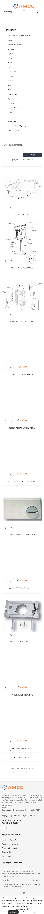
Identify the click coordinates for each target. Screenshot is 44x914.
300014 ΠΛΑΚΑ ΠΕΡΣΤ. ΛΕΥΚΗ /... (22, 588)
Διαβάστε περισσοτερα (28, 912)
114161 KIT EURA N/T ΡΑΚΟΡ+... (22, 374)
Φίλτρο (32, 154)
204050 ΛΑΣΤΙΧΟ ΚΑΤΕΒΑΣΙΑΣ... (22, 321)
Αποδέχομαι (13, 912)
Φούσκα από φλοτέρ (15, 45)
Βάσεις (10, 85)
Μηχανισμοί (12, 121)
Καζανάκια (11, 29)
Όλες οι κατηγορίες (13, 144)
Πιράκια (10, 54)
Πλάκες (10, 58)
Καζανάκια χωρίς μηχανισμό (17, 126)
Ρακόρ (10, 63)
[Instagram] (24, 893)
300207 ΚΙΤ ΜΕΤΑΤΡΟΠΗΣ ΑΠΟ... (22, 641)
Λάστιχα (10, 81)
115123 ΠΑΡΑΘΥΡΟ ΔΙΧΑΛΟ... (22, 268)
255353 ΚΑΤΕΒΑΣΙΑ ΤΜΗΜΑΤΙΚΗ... (22, 428)
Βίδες (9, 90)
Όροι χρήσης (6, 856)
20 (26, 773)
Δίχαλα (10, 99)
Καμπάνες (11, 103)
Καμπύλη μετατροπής (15, 108)
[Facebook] (20, 893)
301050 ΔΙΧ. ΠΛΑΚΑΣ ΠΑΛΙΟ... (22, 748)
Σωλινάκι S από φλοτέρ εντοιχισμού (20, 36)
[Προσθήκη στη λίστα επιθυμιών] (5, 207)
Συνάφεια (11, 155)
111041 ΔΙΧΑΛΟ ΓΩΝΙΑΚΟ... (22, 214)
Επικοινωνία (6, 852)
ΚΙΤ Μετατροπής (13, 130)
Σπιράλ (10, 76)
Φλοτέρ (10, 40)
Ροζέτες (10, 67)
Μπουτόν (11, 49)
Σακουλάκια (12, 72)
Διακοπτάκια (12, 94)
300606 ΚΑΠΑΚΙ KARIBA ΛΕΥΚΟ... (22, 695)
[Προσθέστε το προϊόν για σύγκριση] (11, 207)
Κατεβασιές (12, 117)
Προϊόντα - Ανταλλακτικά (10, 844)
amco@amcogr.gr (8, 828)
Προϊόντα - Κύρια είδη (9, 840)
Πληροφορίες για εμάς (10, 848)
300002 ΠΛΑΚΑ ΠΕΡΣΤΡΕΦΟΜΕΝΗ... (22, 535)
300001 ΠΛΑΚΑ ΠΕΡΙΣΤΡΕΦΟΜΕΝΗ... (22, 481)
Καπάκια (11, 112)
